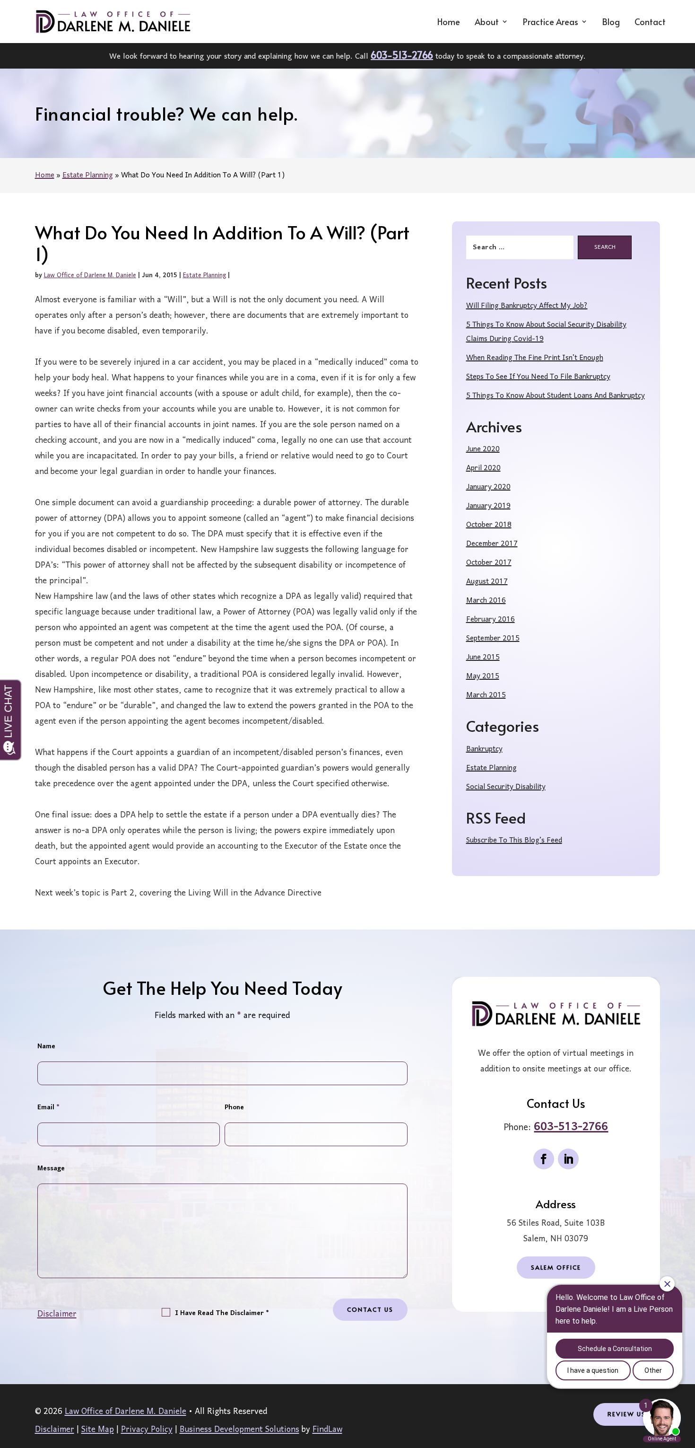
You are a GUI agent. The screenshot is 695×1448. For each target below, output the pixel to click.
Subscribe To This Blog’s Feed (514, 841)
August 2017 (487, 582)
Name (46, 1046)
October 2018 (489, 525)
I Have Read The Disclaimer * (222, 1313)
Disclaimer (57, 1314)
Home (448, 22)
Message (51, 1168)
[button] (685, 1386)
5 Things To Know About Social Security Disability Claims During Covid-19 (546, 332)
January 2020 (488, 487)
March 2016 (486, 601)
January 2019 (488, 506)
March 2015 (486, 695)
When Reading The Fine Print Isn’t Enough (534, 358)
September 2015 (493, 639)
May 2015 (482, 676)
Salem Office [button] (556, 1267)
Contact (650, 22)
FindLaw (327, 1430)
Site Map (97, 1430)
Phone (234, 1107)
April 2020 (483, 468)
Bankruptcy (484, 749)
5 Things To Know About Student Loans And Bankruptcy (555, 396)
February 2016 (490, 620)
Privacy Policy (147, 1430)
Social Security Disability (506, 787)
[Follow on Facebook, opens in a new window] (543, 1159)
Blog (611, 22)
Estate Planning (204, 275)
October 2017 (489, 563)
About (487, 22)
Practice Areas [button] (550, 22)
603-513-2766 (402, 54)
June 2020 (483, 449)
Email (48, 1107)
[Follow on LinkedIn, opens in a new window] (568, 1159)
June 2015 (483, 657)
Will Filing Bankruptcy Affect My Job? (527, 306)
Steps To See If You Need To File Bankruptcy (538, 377)
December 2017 (492, 544)
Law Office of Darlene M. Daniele (90, 275)
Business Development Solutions (239, 1430)
